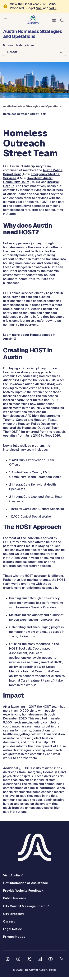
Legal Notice (12, 929)
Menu (6, 20)
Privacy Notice (14, 936)
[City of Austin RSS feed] (61, 959)
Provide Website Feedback (23, 890)
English (55, 20)
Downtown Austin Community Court (28, 180)
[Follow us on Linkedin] (40, 959)
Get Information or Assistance (25, 883)
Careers (9, 921)
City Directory (13, 913)
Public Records (14, 898)
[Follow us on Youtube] (50, 959)
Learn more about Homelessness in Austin (29, 337)
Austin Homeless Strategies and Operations (32, 106)
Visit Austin (11, 875)
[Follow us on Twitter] (29, 959)
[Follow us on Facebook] (7, 959)
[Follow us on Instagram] (18, 959)
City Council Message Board (24, 906)
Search (63, 20)
